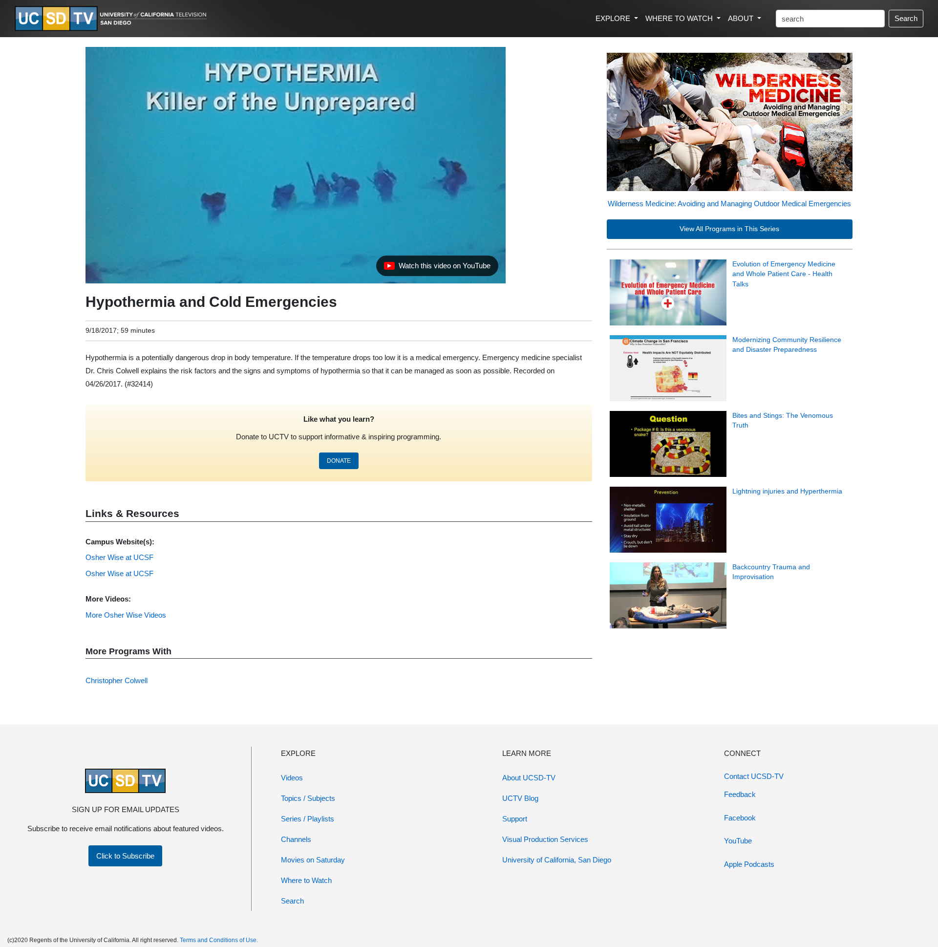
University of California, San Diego (556, 860)
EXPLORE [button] (614, 18)
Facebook (740, 818)
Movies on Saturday (313, 860)
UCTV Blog (520, 798)
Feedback (740, 794)
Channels (296, 839)
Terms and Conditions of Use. (219, 940)
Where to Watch (306, 880)
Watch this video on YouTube (437, 268)
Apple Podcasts (749, 864)
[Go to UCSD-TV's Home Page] (112, 19)
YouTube (738, 841)
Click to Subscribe (125, 856)
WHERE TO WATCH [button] (680, 18)
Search (906, 18)
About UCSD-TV (528, 778)
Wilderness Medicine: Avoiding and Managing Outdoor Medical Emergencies (729, 203)
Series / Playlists (307, 819)
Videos (292, 778)
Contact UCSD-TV (754, 776)
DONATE (339, 460)
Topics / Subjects (308, 798)
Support (514, 819)
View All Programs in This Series (729, 229)
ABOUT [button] (741, 18)
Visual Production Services (545, 839)
